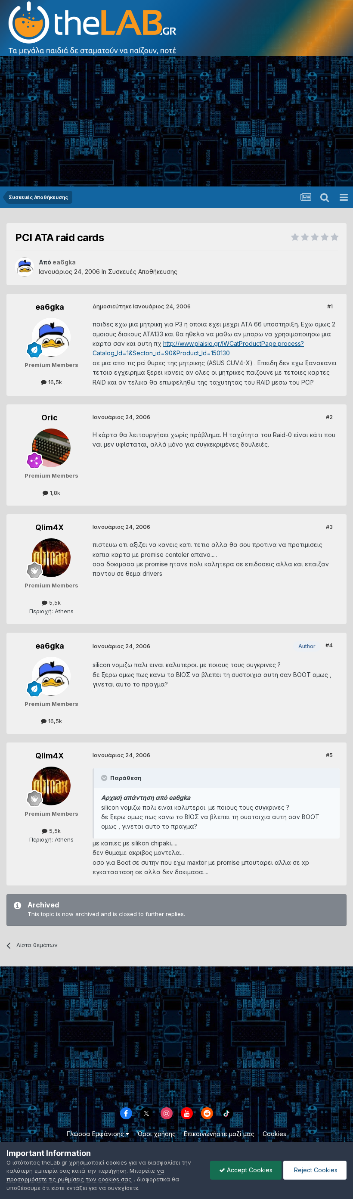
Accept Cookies (248, 1170)
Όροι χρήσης (156, 1133)
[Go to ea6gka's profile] (24, 267)
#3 (329, 526)
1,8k (54, 492)
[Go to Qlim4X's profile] (51, 557)
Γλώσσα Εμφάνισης (96, 1133)
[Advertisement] (176, 122)
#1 (330, 306)
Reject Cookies (315, 1170)
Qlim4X (49, 527)
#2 (329, 416)
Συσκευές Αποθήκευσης (142, 271)
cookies (116, 1162)
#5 (329, 755)
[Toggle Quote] (105, 777)
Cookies (274, 1133)
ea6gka (49, 306)
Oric (49, 417)
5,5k (54, 602)
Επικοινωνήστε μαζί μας (219, 1133)
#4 (329, 645)
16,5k (54, 382)
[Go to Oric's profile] (51, 448)
